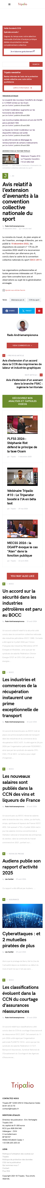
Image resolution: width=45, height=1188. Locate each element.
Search (36, 64)
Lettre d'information (21, 88)
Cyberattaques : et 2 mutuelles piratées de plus (21, 940)
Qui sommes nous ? (10, 1165)
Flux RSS (6, 1171)
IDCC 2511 (35, 260)
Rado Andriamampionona (14, 226)
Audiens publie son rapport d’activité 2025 (21, 867)
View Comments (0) (21, 345)
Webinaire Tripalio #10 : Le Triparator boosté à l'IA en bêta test (31, 159)
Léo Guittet (9, 879)
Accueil (5, 165)
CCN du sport (34, 300)
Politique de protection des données (17, 1160)
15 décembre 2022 (20, 243)
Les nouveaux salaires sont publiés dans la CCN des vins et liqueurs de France (21, 788)
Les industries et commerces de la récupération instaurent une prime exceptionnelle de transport (20, 698)
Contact (5, 1168)
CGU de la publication (11, 1162)
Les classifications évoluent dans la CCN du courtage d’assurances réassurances (20, 999)
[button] (13, 290)
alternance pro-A (17, 300)
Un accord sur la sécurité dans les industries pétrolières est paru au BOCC (22, 603)
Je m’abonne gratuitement (21, 51)
